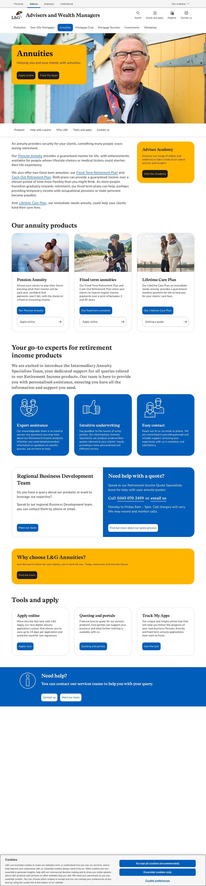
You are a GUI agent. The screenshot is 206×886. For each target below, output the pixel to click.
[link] (19, 4)
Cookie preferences (157, 880)
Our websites (179, 3)
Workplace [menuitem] (150, 27)
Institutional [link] (67, 3)
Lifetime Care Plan (33, 203)
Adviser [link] (34, 3)
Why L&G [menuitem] (62, 130)
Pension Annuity (30, 156)
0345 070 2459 (130, 498)
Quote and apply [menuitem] (154, 17)
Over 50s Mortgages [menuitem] (42, 27)
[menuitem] (155, 15)
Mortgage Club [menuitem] (84, 27)
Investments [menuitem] (132, 27)
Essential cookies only (158, 872)
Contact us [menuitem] (186, 17)
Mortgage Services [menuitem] (109, 27)
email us (158, 498)
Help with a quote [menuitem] (40, 130)
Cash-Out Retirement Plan (31, 177)
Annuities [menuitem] (65, 27)
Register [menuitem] (172, 17)
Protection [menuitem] (20, 27)
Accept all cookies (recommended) (157, 863)
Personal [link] (18, 3)
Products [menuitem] (19, 130)
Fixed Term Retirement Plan (97, 172)
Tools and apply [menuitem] (82, 130)
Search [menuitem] (138, 17)
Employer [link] (49, 3)
